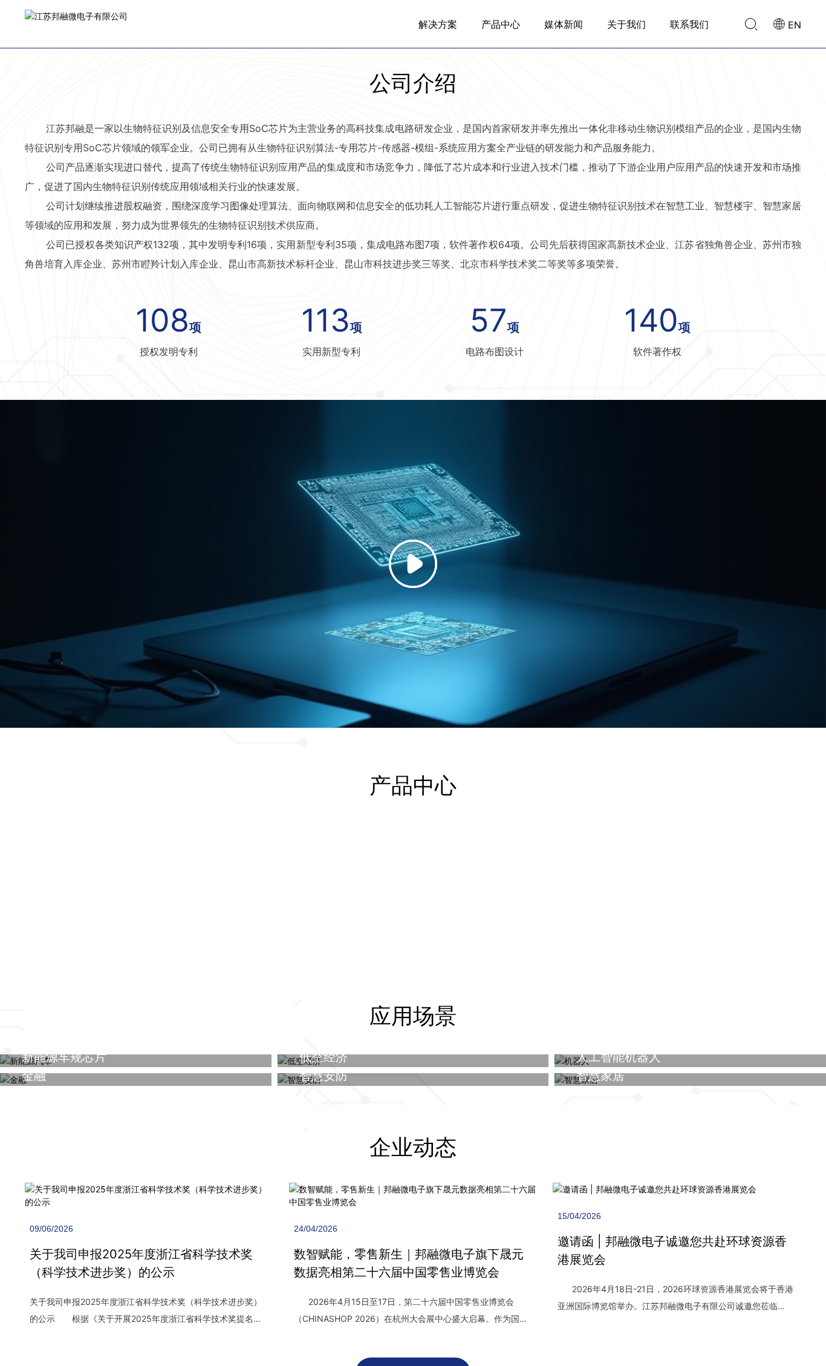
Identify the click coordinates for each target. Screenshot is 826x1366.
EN (793, 25)
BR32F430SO (390, 1168)
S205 (372, 1115)
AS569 (375, 1151)
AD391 (375, 1133)
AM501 (375, 1098)
